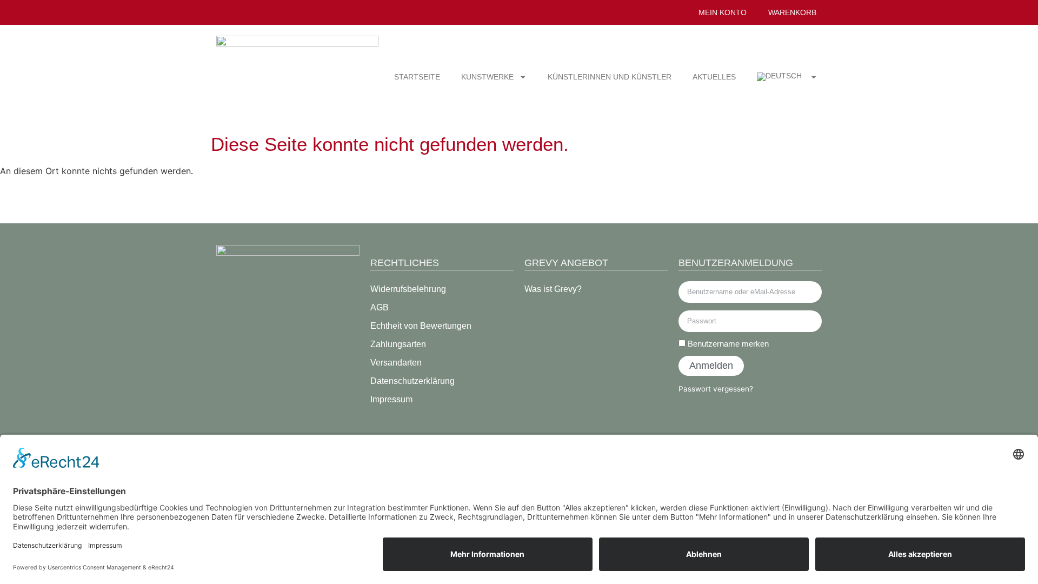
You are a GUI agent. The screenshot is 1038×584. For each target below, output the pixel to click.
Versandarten (396, 362)
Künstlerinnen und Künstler (609, 76)
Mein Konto (722, 12)
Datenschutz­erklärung (412, 381)
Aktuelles (714, 76)
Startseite (417, 76)
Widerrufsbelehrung (408, 289)
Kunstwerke (487, 76)
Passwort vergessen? (715, 388)
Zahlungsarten (398, 344)
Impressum (391, 399)
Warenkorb (792, 12)
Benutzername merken (727, 344)
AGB (379, 307)
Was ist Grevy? (553, 289)
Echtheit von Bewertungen (420, 325)
